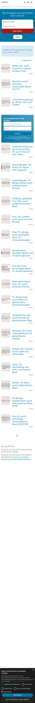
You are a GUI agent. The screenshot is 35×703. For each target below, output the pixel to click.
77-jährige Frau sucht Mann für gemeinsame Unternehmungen (21, 300)
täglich (6, 128)
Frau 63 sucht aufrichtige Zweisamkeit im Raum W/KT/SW (20, 420)
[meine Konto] (28, 2)
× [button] (33, 670)
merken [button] (31, 73)
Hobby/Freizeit (6, 459)
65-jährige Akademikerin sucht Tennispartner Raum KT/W (22, 401)
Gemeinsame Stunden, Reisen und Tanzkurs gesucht (22, 252)
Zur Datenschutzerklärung (17, 681)
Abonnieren (18, 133)
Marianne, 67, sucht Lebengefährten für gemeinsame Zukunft (22, 334)
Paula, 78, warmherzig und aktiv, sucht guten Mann (21, 368)
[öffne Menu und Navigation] (30, 2)
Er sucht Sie (15, 456)
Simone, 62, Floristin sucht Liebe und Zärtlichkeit (22, 351)
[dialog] (17, 685)
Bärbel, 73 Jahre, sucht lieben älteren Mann (22, 385)
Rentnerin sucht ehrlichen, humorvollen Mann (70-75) (21, 84)
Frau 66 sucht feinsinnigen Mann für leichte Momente (22, 268)
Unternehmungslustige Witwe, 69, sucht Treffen (22, 102)
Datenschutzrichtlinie (21, 136)
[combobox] (17, 26)
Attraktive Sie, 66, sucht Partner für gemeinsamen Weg (22, 317)
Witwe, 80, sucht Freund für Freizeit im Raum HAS (21, 68)
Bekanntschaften (8, 22)
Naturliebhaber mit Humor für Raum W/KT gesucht (21, 167)
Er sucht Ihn (24, 456)
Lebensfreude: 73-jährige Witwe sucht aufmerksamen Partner (22, 183)
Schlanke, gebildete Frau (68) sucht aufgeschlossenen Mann (22, 202)
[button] (17, 36)
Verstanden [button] (17, 695)
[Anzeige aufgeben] (24, 2)
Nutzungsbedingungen (9, 137)
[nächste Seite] (17, 435)
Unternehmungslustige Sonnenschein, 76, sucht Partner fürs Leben (22, 150)
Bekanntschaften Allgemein (21, 459)
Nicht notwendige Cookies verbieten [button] (17, 699)
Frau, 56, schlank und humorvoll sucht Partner (22, 219)
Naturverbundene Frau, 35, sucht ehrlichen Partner (21, 283)
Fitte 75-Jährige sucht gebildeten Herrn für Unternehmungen (21, 235)
